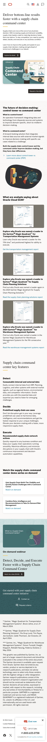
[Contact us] (42, 4)
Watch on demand (13, 489)
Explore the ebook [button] (9, 55)
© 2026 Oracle (7, 720)
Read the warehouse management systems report (23, 347)
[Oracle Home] (10, 4)
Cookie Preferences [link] (9, 724)
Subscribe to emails (9, 727)
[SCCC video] (23, 72)
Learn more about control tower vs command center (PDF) (21, 156)
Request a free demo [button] (36, 91)
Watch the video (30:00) (11, 574)
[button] (4, 4)
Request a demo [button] (25, 605)
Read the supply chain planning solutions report (23, 297)
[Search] (28, 4)
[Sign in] (37, 4)
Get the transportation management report (20, 249)
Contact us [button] (25, 599)
